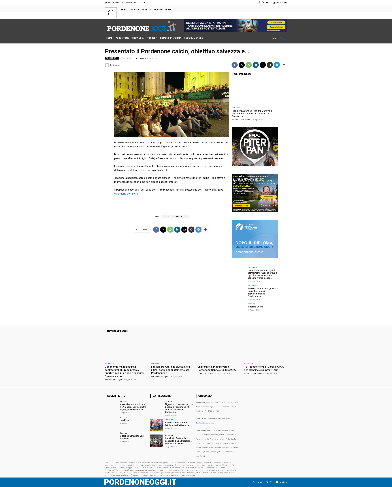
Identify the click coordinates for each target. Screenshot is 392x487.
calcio (166, 216)
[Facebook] (259, 2)
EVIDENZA (236, 108)
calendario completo (126, 193)
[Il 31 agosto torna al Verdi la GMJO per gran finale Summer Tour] (265, 348)
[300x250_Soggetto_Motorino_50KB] (255, 211)
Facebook (257, 482)
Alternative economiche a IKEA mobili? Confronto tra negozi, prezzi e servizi (132, 407)
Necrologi (252, 304)
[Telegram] (277, 65)
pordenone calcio (180, 216)
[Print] (270, 65)
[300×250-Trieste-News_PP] (255, 164)
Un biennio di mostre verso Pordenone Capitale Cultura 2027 (217, 368)
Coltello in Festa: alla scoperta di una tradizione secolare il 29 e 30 (178, 441)
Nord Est (122, 401)
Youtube (283, 482)
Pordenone (112, 58)
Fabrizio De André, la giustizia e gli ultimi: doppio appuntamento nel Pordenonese (263, 292)
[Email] (263, 65)
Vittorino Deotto (255, 306)
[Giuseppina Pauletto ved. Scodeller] (111, 438)
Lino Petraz (125, 420)
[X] (263, 2)
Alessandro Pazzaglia (113, 379)
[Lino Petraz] (111, 422)
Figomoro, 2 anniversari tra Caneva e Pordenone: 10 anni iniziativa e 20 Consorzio (252, 113)
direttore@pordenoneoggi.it (206, 423)
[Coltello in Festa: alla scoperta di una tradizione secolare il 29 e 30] (156, 441)
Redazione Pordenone (241, 119)
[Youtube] (267, 2)
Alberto (116, 65)
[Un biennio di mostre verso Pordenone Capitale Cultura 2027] (219, 348)
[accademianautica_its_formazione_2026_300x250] (255, 257)
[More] (284, 65)
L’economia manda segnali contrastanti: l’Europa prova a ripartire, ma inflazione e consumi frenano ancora (262, 274)
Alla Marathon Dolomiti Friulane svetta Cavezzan (177, 423)
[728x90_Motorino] (235, 31)
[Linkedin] (256, 65)
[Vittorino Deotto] (239, 310)
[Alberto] (107, 65)
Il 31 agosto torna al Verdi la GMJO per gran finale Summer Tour (264, 368)
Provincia (169, 419)
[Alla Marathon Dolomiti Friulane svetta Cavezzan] (156, 425)
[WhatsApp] (249, 65)
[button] (279, 38)
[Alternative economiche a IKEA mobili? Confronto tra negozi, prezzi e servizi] (111, 407)
